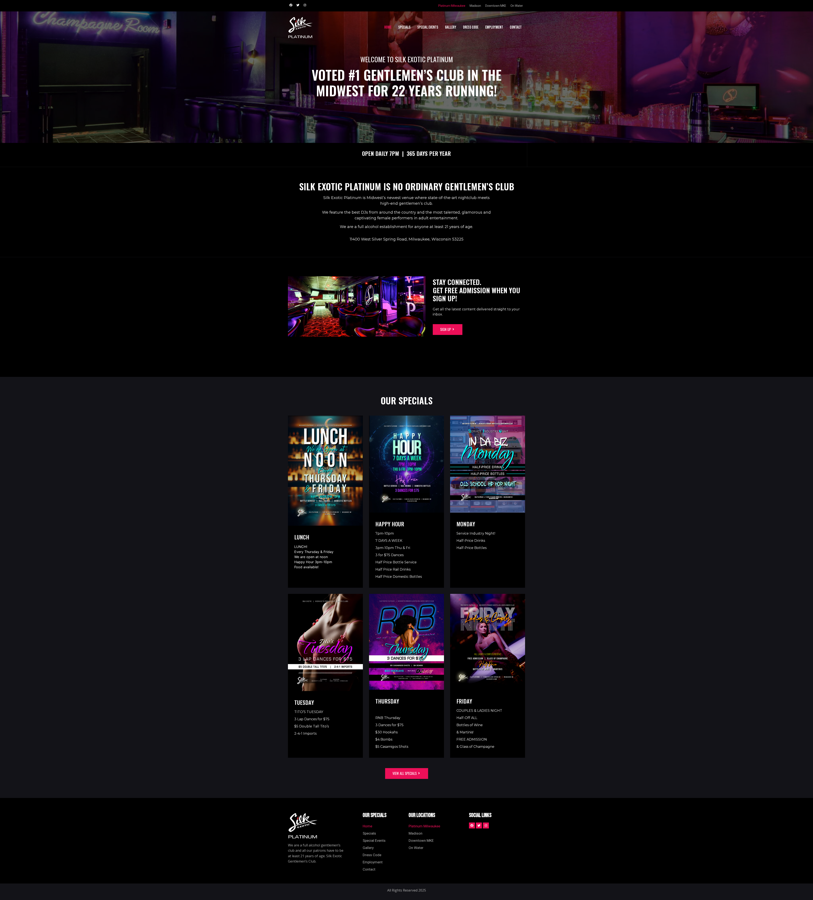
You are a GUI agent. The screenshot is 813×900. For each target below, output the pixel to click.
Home (387, 27)
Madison (475, 5)
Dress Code (470, 27)
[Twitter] (298, 5)
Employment (494, 27)
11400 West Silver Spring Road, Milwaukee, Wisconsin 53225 (406, 239)
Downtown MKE (495, 5)
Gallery (450, 27)
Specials (404, 27)
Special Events (427, 27)
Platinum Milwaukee (451, 5)
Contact (516, 27)
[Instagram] (305, 5)
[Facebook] (291, 5)
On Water (516, 5)
